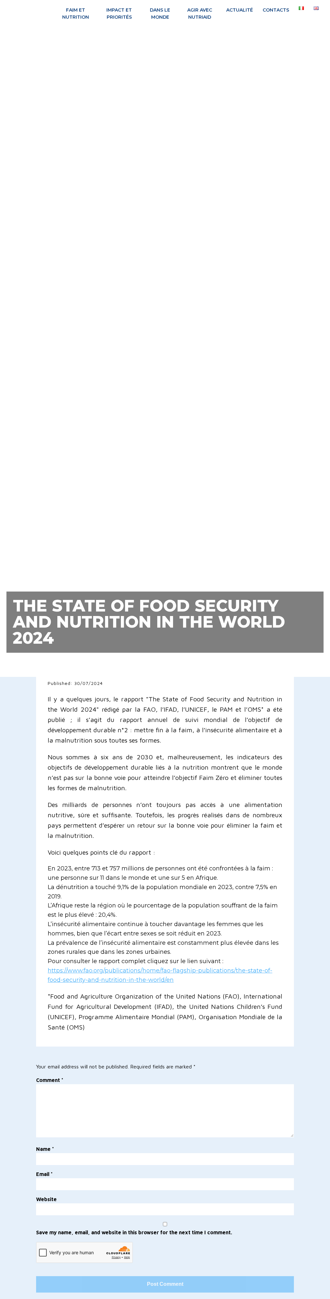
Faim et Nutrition (75, 13)
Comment (49, 1080)
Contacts (276, 10)
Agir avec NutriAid (199, 13)
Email (44, 1174)
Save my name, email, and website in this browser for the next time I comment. (134, 1232)
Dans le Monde (160, 13)
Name (45, 1149)
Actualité (239, 10)
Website (46, 1199)
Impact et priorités (119, 13)
